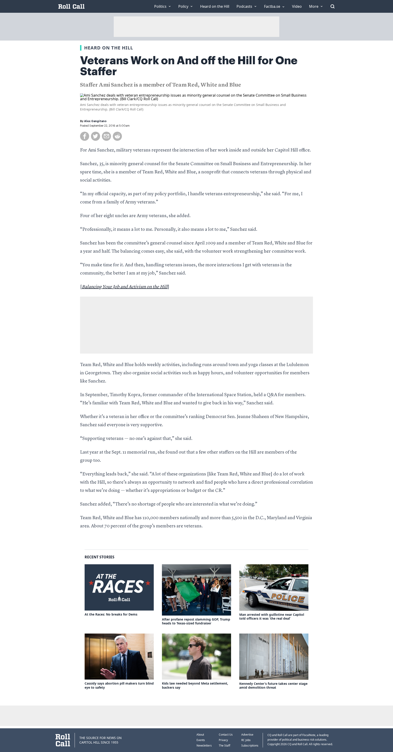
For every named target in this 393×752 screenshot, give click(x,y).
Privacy (223, 740)
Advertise (247, 735)
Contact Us (226, 735)
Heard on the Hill (108, 48)
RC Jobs (246, 740)
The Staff (224, 745)
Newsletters (204, 745)
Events (200, 740)
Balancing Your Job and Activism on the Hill (125, 287)
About (200, 735)
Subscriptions (249, 745)
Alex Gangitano (95, 121)
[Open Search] (332, 6)
